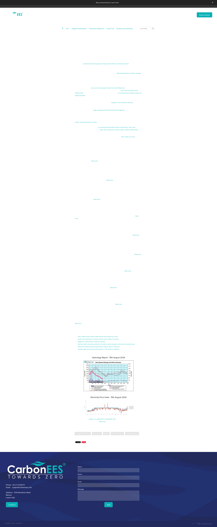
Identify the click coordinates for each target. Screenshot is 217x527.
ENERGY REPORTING (79, 14)
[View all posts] (62, 28)
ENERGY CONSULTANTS (103, 14)
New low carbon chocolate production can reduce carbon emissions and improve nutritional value (106, 344)
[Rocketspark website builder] (202, 524)
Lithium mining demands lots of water (86, 122)
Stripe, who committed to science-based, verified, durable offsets (119, 129)
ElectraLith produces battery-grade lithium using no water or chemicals (99, 346)
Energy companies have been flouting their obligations (108, 110)
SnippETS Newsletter (79, 29)
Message (81, 489)
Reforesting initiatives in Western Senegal (129, 73)
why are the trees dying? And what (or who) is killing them (108, 88)
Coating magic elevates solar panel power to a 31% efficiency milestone (98, 349)
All (67, 29)
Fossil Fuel (110, 29)
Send (108, 505)
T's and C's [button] (11, 505)
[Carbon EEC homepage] (25, 15)
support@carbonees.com (22, 487)
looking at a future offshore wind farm (122, 102)
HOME (63, 14)
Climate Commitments (124, 29)
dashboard (19, 523)
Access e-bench (204, 15)
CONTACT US (150, 14)
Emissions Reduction (96, 29)
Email (79, 482)
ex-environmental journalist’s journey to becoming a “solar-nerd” (117, 127)
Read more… (94, 161)
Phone (80, 474)
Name (80, 467)
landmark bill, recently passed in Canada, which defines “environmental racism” (106, 64)
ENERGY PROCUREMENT (129, 14)
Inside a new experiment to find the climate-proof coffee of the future (98, 339)
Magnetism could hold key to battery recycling (91, 341)
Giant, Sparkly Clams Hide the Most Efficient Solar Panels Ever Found (98, 336)
